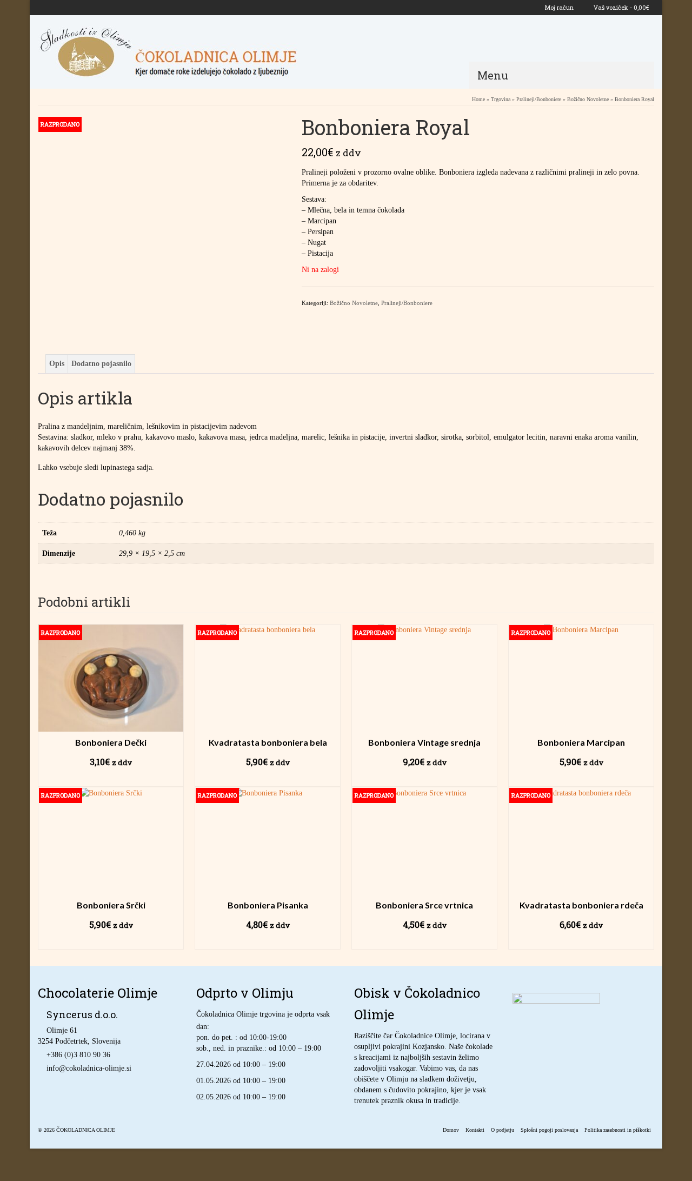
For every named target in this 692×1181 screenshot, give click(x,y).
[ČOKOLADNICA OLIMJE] (188, 52)
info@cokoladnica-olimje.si (88, 1068)
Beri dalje (111, 778)
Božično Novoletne (354, 303)
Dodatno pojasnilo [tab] (101, 364)
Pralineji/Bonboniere (406, 303)
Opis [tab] (56, 364)
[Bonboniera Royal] (161, 486)
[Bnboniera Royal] (161, 239)
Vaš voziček (620, 7)
